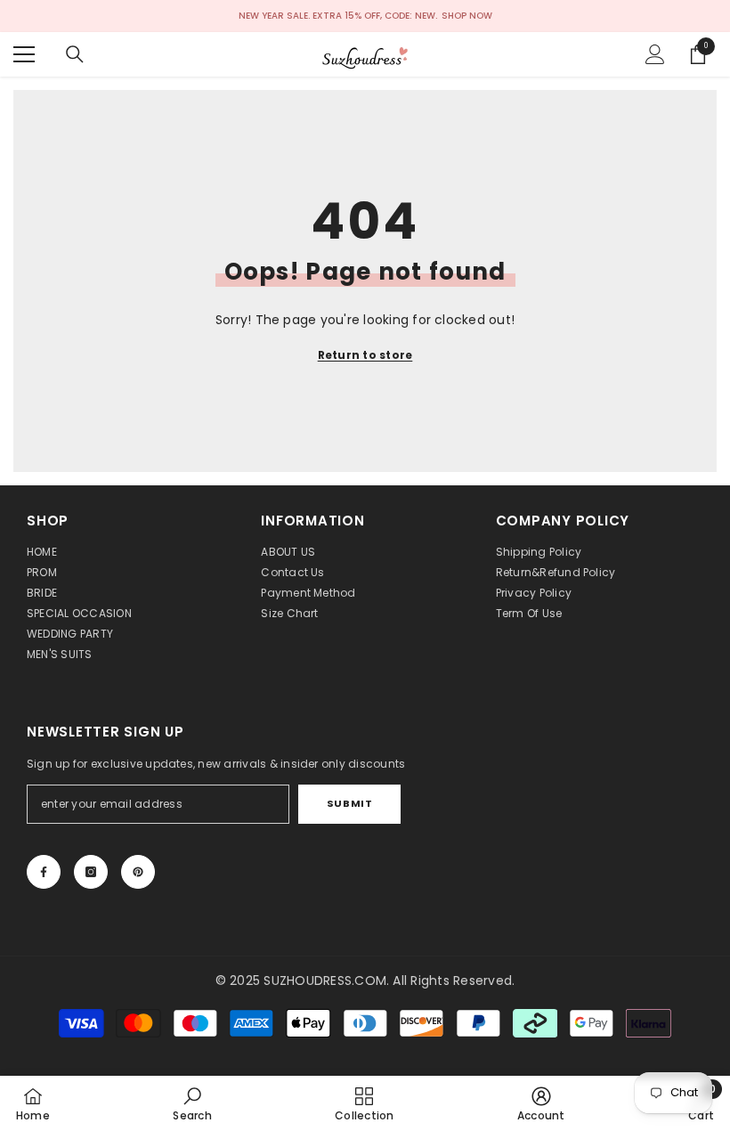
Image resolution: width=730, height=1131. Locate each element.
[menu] (24, 54)
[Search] (74, 54)
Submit (349, 803)
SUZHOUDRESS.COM (325, 980)
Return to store (365, 354)
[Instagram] (91, 872)
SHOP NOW (467, 15)
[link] (192, 1103)
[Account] (655, 54)
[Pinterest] (138, 872)
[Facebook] (44, 872)
